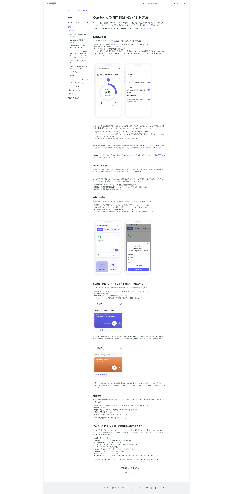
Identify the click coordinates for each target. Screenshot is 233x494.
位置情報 (71, 76)
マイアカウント (73, 22)
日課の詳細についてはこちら (122, 172)
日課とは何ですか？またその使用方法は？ (78, 36)
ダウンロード (114, 488)
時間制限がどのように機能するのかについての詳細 (134, 148)
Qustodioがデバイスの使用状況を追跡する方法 (78, 47)
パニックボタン (74, 86)
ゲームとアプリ (74, 72)
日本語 (140, 488)
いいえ (132, 472)
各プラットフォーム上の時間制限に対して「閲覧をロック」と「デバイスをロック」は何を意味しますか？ (78, 54)
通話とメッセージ (74, 90)
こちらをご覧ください (147, 29)
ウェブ (116, 44)
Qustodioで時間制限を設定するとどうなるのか (78, 67)
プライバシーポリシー (128, 488)
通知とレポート (74, 94)
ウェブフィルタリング (76, 79)
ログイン (177, 3)
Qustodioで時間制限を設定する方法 (78, 41)
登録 (183, 3)
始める (70, 17)
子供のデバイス (73, 98)
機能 (79, 10)
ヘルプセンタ (72, 10)
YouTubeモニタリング (76, 83)
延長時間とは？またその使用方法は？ (78, 62)
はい (125, 472)
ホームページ (104, 488)
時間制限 (86, 10)
